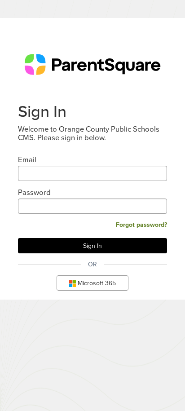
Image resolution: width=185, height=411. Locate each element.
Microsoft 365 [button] (96, 282)
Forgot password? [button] (141, 224)
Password (34, 192)
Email (27, 159)
